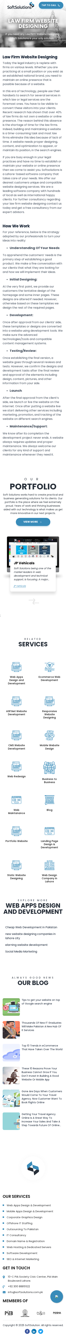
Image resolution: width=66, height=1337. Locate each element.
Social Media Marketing (21, 952)
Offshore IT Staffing (19, 1223)
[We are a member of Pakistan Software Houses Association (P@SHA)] (57, 1313)
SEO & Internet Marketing (23, 1259)
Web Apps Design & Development (29, 1205)
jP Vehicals (20, 586)
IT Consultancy (16, 1235)
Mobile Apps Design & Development (30, 1211)
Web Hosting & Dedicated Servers (29, 1247)
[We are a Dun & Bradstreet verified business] (41, 1313)
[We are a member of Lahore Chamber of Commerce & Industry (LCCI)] (25, 1313)
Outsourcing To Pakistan (23, 1229)
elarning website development (26, 945)
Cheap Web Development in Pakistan (31, 927)
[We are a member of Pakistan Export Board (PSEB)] (9, 1313)
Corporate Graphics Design (24, 1217)
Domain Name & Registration (26, 1241)
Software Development (22, 1253)
